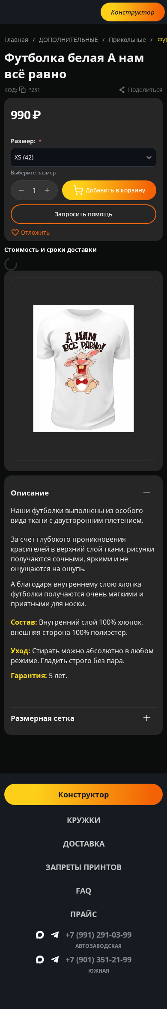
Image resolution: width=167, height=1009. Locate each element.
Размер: (24, 141)
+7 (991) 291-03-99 (98, 934)
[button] (140, 90)
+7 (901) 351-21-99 (98, 959)
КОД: (10, 90)
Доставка (83, 843)
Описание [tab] (30, 493)
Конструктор (133, 12)
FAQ (83, 890)
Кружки (84, 820)
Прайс (83, 914)
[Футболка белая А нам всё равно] (83, 368)
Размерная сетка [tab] (43, 718)
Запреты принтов (83, 867)
